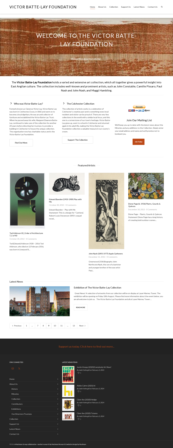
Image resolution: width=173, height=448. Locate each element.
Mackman (82, 444)
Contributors (17, 404)
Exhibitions (16, 409)
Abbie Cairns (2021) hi (86, 386)
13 (74, 325)
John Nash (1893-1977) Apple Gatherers (106, 253)
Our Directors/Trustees (21, 414)
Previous (17, 325)
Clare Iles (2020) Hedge (87, 400)
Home (92, 7)
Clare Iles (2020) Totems (87, 413)
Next (81, 325)
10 (55, 325)
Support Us (126, 7)
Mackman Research (59, 444)
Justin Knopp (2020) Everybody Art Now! (94, 367)
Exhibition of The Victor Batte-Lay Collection (97, 287)
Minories (15, 394)
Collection (113, 7)
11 (61, 325)
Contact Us (152, 7)
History (14, 389)
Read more (80, 307)
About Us (102, 7)
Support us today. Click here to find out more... (86, 346)
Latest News (139, 7)
